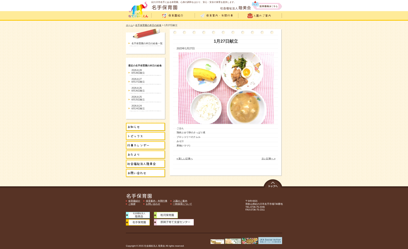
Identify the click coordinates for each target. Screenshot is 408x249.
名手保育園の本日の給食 (148, 25)
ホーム (129, 25)
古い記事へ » (268, 158)
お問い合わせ (153, 204)
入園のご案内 (180, 201)
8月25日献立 (138, 98)
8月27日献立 (138, 80)
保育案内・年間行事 (156, 201)
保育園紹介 (134, 201)
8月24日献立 (138, 107)
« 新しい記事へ (185, 158)
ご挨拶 (131, 204)
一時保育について (182, 204)
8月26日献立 (138, 89)
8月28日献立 (138, 71)
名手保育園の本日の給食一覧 (147, 43)
